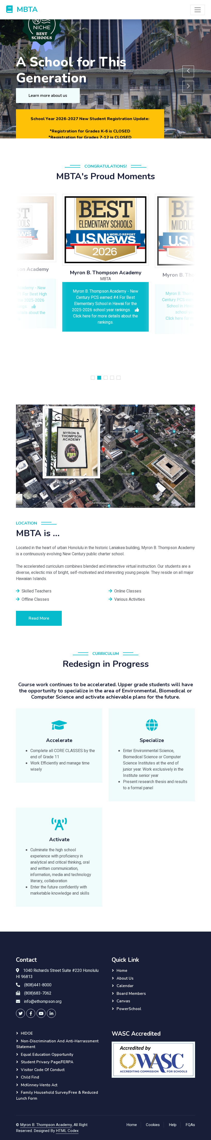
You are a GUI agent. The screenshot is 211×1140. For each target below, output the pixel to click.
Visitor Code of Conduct (43, 1069)
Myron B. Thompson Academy (46, 1125)
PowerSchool (129, 1008)
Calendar (125, 985)
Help (173, 1125)
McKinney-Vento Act (39, 1085)
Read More (39, 618)
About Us (125, 978)
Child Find (30, 1077)
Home (122, 970)
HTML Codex (67, 1131)
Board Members (131, 993)
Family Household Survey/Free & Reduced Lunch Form (57, 1095)
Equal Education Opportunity (47, 1054)
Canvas (123, 1001)
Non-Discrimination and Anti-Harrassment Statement (57, 1044)
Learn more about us (48, 95)
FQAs (190, 1125)
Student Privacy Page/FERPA (47, 1062)
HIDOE (27, 1033)
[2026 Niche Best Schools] (90, 28)
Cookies (153, 1125)
